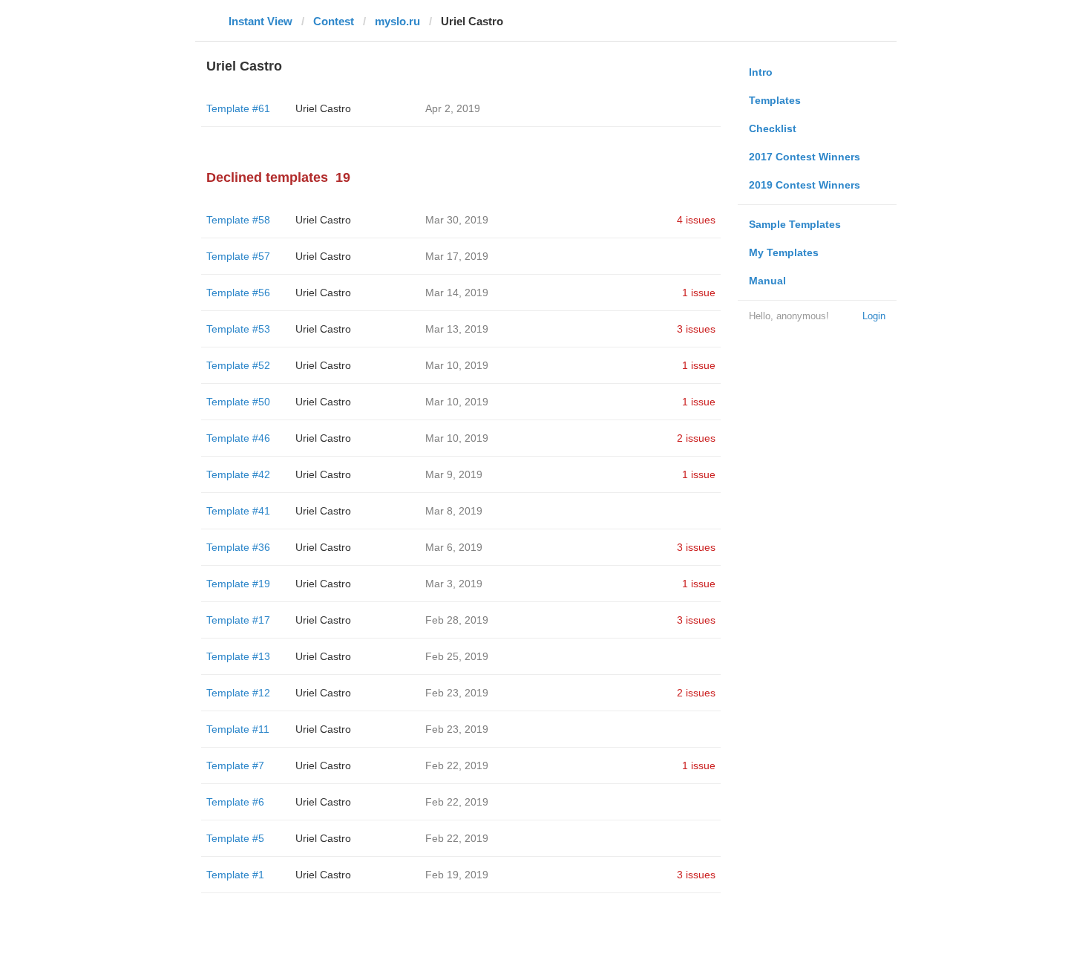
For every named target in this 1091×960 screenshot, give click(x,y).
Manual (767, 281)
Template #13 (238, 656)
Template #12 (238, 693)
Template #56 (238, 292)
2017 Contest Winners (804, 157)
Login (873, 315)
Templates (775, 100)
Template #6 (235, 802)
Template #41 (238, 511)
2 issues (696, 438)
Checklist (772, 128)
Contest (333, 21)
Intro (761, 72)
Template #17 (238, 620)
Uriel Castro (323, 108)
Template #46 (238, 438)
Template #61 (238, 108)
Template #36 (238, 547)
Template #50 (238, 402)
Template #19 (238, 584)
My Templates (784, 252)
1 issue (698, 292)
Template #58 (238, 220)
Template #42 (238, 474)
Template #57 (238, 256)
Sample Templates (795, 224)
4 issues (696, 220)
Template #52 (238, 365)
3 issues (696, 329)
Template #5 (235, 838)
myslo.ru (397, 21)
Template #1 (235, 875)
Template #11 (237, 729)
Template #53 (238, 329)
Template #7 (235, 765)
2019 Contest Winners (804, 185)
